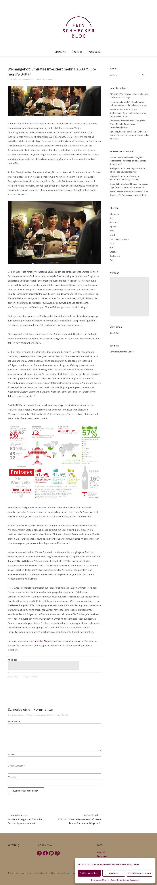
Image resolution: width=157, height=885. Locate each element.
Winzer (35, 676)
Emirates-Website (43, 640)
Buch (112, 218)
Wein (16, 676)
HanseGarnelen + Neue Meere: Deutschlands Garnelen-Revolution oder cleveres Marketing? (128, 113)
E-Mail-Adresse (16, 765)
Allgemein (114, 214)
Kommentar (15, 721)
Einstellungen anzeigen (139, 873)
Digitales (114, 226)
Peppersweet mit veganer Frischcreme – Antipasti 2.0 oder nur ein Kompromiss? (128, 160)
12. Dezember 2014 (14, 79)
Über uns (77, 52)
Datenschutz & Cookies (100, 880)
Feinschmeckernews (119, 239)
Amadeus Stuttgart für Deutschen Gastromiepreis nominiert (25, 819)
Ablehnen (113, 873)
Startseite (60, 52)
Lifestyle (114, 251)
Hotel (112, 247)
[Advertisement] (44, 665)
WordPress (72, 873)
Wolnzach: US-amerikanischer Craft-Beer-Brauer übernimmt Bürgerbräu (79, 819)
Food (112, 243)
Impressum (134, 880)
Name (11, 754)
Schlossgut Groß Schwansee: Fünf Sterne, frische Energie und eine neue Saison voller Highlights (129, 135)
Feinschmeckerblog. (24, 873)
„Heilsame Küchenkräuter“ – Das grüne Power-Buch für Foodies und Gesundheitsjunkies (127, 124)
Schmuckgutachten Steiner (122, 351)
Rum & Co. (114, 333)
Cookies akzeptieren (89, 873)
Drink (112, 230)
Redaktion (29, 79)
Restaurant (115, 256)
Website (12, 776)
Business (114, 222)
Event (112, 234)
